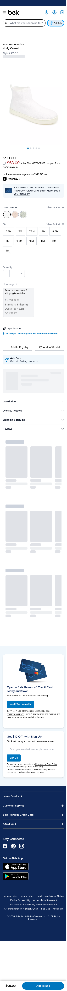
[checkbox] (4, 159)
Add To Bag (40, 986)
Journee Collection (13, 44)
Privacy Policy (40, 891)
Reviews (7, 425)
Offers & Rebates (12, 407)
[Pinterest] (13, 841)
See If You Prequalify (20, 699)
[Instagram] (21, 841)
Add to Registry (18, 343)
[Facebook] (5, 841)
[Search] (6, 23)
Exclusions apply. (36, 761)
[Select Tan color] (15, 210)
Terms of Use (24, 891)
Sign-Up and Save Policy (46, 759)
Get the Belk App (13, 853)
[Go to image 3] (32, 144)
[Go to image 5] (37, 144)
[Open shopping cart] (60, 12)
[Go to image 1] (26, 144)
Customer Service (13, 800)
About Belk (9, 819)
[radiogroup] (32, 237)
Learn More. (46, 187)
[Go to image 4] (35, 144)
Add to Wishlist (49, 343)
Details (14, 163)
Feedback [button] (56, 908)
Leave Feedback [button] (12, 791)
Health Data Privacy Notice (20, 895)
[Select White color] (6, 210)
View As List (51, 203)
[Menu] (4, 12)
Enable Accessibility (47, 895)
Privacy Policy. (20, 761)
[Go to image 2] (29, 144)
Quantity (7, 263)
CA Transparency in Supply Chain (20, 908)
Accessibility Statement (32, 900)
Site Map (44, 908)
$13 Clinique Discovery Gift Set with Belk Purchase (30, 329)
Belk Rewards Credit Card (18, 810)
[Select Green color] (23, 210)
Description (9, 397)
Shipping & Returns (14, 416)
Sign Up (14, 753)
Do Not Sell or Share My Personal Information (32, 904)
